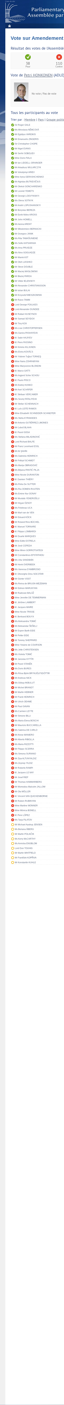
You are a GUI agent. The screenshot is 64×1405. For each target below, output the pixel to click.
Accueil (9, 26)
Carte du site (10, 1)
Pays (41, 120)
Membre (29, 120)
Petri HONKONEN (38, 75)
